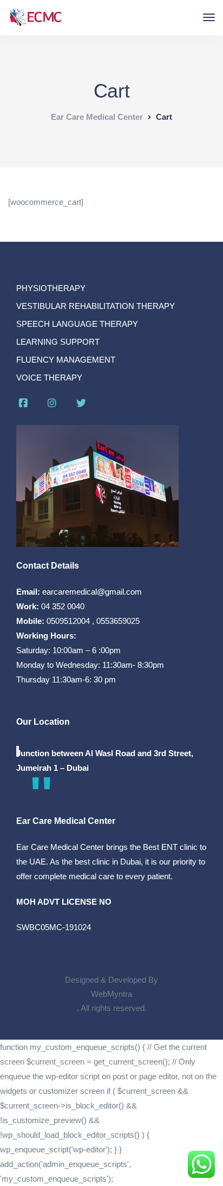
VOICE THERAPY (49, 377)
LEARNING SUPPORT (58, 341)
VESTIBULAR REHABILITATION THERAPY (95, 306)
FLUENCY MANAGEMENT (65, 359)
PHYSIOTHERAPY (51, 288)
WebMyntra (111, 993)
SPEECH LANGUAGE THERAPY (77, 323)
